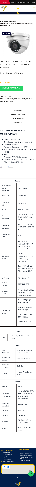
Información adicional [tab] (18, 114)
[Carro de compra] (18, 8)
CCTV (11, 99)
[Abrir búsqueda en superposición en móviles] (18, 13)
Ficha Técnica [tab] (18, 123)
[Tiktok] (18, 477)
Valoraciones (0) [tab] (18, 118)
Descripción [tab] (18, 110)
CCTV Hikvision (19, 99)
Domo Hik (29, 99)
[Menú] (34, 8)
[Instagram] (13, 477)
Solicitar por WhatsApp (12, 88)
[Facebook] (22, 477)
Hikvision (9, 101)
